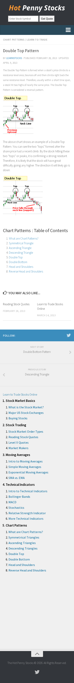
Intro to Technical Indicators (27, 491)
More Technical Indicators (25, 518)
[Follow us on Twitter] (68, 335)
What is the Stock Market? (26, 407)
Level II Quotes (18, 442)
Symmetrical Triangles (23, 537)
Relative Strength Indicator (27, 513)
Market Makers (18, 448)
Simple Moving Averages (24, 467)
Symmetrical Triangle (21, 243)
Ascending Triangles (22, 543)
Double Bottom (18, 262)
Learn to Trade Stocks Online (20, 394)
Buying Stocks (17, 418)
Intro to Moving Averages (25, 461)
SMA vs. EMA (16, 478)
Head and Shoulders (21, 267)
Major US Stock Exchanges (26, 413)
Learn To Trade (37, 39)
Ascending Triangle (20, 248)
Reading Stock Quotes (16, 304)
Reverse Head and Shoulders (26, 271)
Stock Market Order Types (25, 431)
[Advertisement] (37, 613)
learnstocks (14, 58)
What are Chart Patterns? (23, 238)
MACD (12, 502)
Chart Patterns (13, 39)
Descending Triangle (21, 252)
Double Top (16, 257)
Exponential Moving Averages (28, 472)
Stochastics (16, 508)
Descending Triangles (22, 548)
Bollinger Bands (19, 497)
